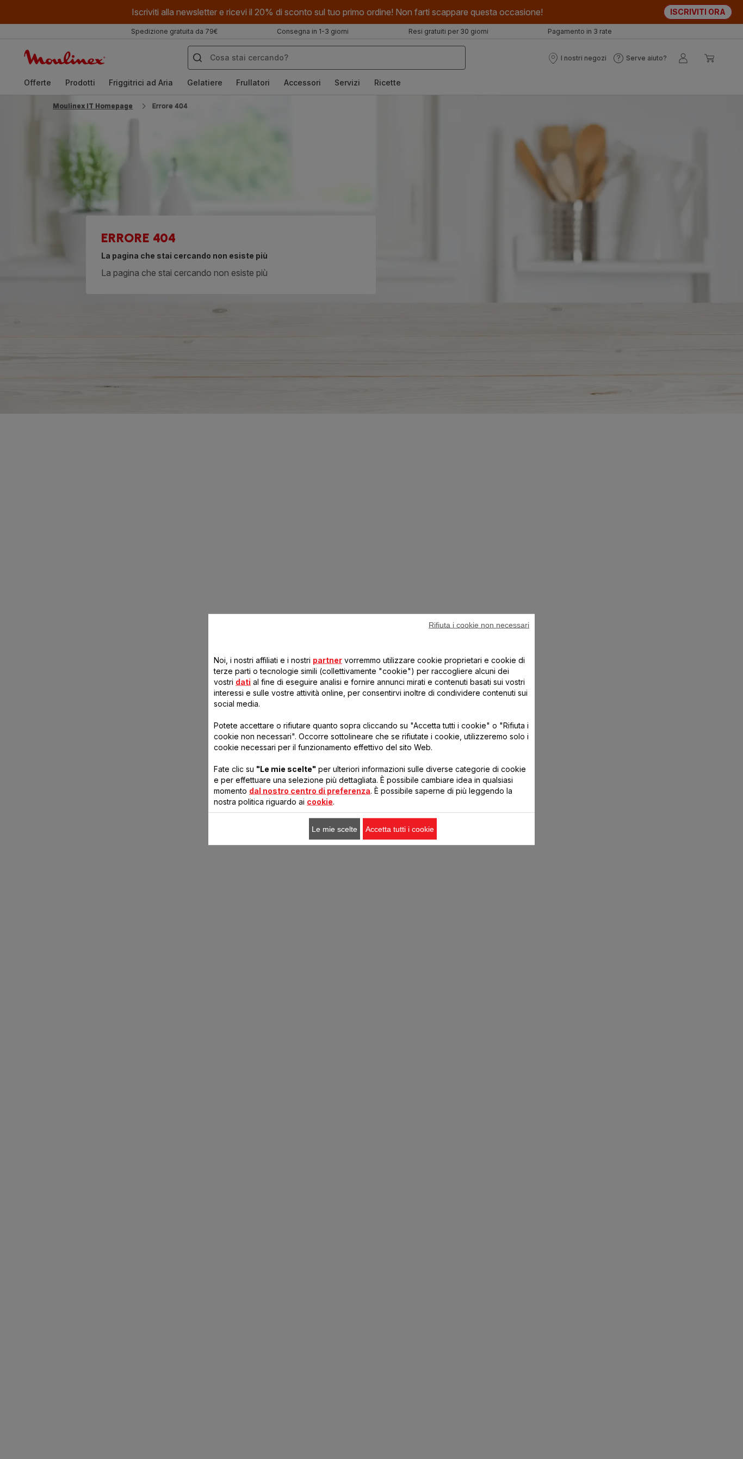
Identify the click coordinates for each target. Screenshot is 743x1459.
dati (243, 681)
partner (327, 660)
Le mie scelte (334, 829)
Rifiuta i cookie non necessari (479, 625)
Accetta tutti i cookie (400, 829)
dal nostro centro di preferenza (309, 790)
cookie (320, 801)
